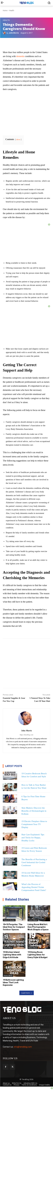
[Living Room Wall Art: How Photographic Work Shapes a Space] (39, 913)
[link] (9, 651)
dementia (20, 56)
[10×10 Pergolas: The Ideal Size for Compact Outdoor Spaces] (14, 913)
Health (6, 20)
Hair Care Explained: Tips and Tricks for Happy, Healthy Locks (32, 837)
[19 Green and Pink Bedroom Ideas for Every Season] (10, 850)
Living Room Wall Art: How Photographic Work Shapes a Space (38, 927)
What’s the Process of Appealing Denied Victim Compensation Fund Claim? (33, 887)
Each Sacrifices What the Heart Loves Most (16, 650)
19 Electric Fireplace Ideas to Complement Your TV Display (34, 824)
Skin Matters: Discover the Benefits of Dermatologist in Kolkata (33, 811)
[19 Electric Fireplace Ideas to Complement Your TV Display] (10, 823)
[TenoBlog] (26, 3)
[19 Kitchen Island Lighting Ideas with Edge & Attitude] (14, 941)
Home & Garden (9, 920)
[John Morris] (5, 33)
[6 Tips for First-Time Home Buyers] (10, 798)
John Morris (14, 33)
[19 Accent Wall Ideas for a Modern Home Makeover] (10, 875)
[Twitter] (12, 1067)
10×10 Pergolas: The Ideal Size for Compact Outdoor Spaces (14, 927)
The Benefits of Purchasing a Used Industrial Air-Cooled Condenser (34, 862)
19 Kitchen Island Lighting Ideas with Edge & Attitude (12, 954)
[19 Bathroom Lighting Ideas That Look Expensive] (14, 969)
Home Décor (32, 920)
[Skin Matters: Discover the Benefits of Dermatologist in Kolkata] (10, 810)
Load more (25, 993)
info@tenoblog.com (23, 1047)
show (18, 139)
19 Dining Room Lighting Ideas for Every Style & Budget (37, 954)
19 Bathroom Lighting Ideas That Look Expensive (13, 982)
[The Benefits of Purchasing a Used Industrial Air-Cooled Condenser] (10, 862)
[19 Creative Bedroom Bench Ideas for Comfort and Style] (10, 776)
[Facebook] (5, 1067)
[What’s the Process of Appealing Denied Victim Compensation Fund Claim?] (10, 886)
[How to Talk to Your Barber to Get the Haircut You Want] (10, 787)
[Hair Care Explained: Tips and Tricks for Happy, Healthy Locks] (10, 837)
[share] (22, 650)
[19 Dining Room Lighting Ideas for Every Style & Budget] (39, 941)
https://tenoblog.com (26, 735)
